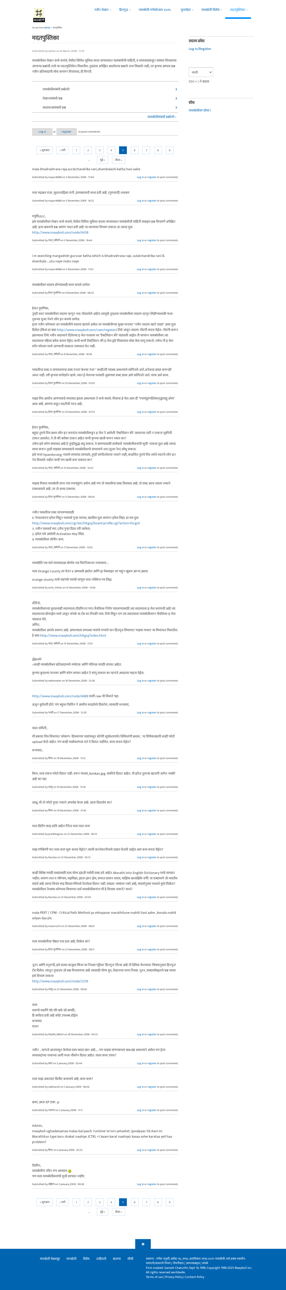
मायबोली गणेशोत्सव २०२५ (155, 10)
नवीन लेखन (101, 10)
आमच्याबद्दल (193, 1263)
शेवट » (118, 160)
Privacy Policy (174, 1277)
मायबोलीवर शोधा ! (200, 110)
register (67, 131)
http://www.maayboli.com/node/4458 (60, 233)
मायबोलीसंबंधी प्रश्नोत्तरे (56, 89)
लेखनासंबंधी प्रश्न (52, 98)
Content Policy (194, 1277)
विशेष (86, 1259)
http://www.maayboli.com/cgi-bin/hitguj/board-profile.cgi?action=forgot (86, 523)
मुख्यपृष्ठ (47, 28)
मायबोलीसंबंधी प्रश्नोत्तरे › (161, 117)
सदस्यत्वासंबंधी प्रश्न (54, 108)
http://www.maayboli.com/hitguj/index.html (73, 636)
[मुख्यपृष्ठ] (39, 14)
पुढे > (102, 160)
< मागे (62, 150)
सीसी (130, 1259)
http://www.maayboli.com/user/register (86, 330)
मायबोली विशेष (210, 10)
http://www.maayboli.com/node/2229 (60, 981)
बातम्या (117, 1259)
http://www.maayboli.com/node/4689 (60, 696)
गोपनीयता (178, 1263)
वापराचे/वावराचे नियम (158, 1263)
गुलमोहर (186, 10)
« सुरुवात (44, 150)
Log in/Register (200, 49)
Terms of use (154, 1277)
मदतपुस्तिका (237, 10)
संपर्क (205, 1263)
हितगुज (123, 10)
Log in (42, 131)
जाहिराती (101, 1259)
